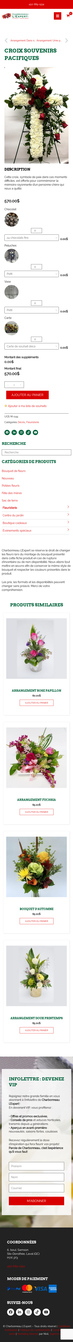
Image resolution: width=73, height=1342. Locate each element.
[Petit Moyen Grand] (31, 274)
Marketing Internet (27, 1333)
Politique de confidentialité (35, 1330)
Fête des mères (12, 493)
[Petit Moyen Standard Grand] (31, 310)
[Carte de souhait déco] (31, 346)
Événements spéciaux (17, 530)
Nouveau (8, 478)
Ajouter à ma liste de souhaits (27, 406)
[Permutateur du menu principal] (57, 16)
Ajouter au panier (27, 395)
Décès (21, 422)
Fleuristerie (10, 507)
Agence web (57, 1333)
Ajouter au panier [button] (36, 702)
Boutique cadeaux (15, 523)
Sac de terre (10, 500)
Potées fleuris (10, 485)
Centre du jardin (13, 515)
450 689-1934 (36, 4)
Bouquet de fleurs (14, 471)
